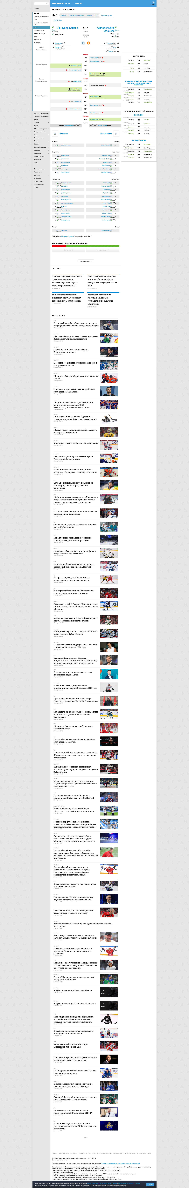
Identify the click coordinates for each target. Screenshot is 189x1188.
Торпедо (44, 59)
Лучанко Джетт (106, 196)
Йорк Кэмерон (94, 96)
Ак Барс (41, 85)
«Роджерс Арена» (67, 236)
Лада (36, 53)
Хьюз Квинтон (65, 172)
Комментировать (86, 261)
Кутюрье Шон (106, 189)
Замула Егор (106, 162)
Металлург (47, 85)
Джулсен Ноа (65, 159)
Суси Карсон (77, 101)
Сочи (47, 53)
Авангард (36, 99)
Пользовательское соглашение (102, 1153)
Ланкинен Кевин (69, 125)
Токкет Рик (64, 230)
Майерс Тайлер (65, 162)
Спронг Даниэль (65, 210)
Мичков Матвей (94, 61)
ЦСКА (47, 74)
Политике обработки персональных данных (102, 1183)
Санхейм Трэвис (105, 172)
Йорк (114, 47)
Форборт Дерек (71, 90)
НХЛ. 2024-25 (69, 10)
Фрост (111, 51)
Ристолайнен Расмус (104, 169)
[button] (55, 15)
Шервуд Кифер (65, 220)
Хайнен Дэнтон (65, 213)
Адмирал (41, 99)
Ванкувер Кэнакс (67, 27)
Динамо (36, 68)
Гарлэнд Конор (77, 66)
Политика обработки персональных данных (137, 1153)
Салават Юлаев (41, 105)
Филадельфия (106, 133)
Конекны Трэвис (105, 186)
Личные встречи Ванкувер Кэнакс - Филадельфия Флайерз (138, 83)
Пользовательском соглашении (129, 1183)
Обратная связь (64, 1153)
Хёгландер (58, 43)
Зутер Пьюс (77, 90)
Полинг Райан (94, 98)
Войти (152, 5)
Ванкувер (64, 133)
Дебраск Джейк (65, 193)
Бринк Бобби (101, 75)
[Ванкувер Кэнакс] (54, 28)
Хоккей (36, 13)
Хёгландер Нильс (76, 65)
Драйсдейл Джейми (104, 159)
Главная (36, 8)
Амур (47, 99)
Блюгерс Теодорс (76, 89)
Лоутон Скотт (94, 57)
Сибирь (47, 105)
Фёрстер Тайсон (94, 74)
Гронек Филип (77, 81)
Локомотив (36, 74)
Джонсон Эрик (106, 155)
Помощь (54, 1153)
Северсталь (41, 74)
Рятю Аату (64, 206)
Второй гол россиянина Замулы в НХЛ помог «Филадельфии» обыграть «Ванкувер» (100, 299)
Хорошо (150, 1184)
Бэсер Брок (64, 186)
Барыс (36, 105)
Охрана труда (117, 1153)
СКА (41, 53)
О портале (73, 1153)
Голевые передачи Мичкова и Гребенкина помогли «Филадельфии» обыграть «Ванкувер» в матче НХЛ (67, 281)
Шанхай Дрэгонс (47, 68)
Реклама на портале (84, 1153)
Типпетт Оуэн (106, 206)
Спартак (39, 59)
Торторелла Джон (105, 230)
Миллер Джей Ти (66, 199)
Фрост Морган (94, 113)
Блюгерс (57, 47)
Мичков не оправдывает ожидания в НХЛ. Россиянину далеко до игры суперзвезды (66, 297)
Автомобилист (36, 85)
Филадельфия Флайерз (106, 29)
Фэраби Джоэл (94, 75)
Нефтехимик (39, 91)
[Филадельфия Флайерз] (117, 28)
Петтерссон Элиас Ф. (67, 203)
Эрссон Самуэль (102, 125)
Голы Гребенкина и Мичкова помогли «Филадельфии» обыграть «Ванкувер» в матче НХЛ (102, 281)
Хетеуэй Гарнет (101, 98)
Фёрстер (110, 43)
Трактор (44, 91)
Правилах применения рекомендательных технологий (120, 1163)
